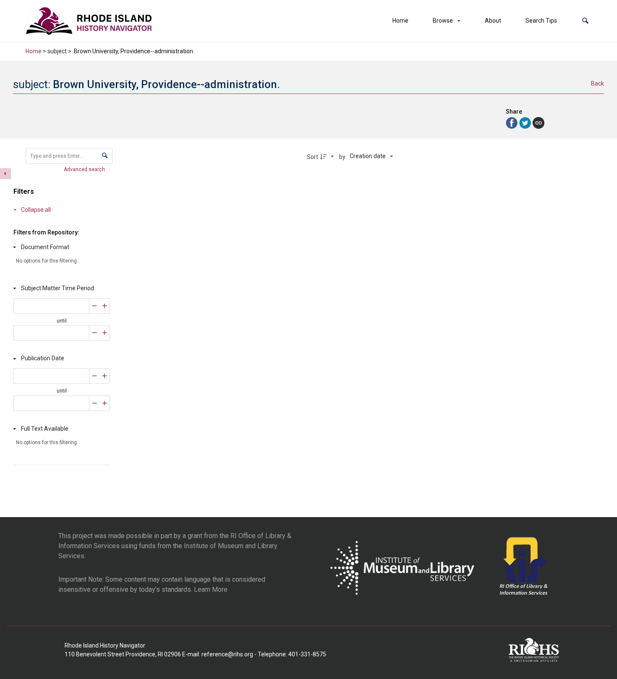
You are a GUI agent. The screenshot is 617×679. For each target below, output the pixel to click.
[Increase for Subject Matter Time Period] (104, 306)
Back (597, 83)
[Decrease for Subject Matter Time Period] (94, 306)
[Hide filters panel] (5, 173)
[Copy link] (538, 123)
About (493, 20)
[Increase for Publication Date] (104, 376)
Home (400, 20)
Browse (443, 20)
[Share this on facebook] (512, 122)
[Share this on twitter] (526, 122)
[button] (585, 21)
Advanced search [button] (85, 169)
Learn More (210, 589)
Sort (312, 156)
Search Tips (541, 20)
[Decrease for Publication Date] (94, 376)
